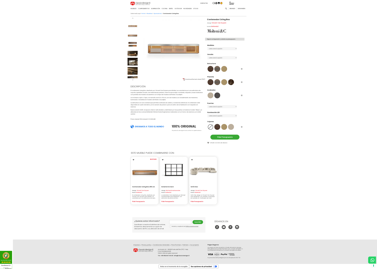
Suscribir (197, 222)
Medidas (210, 45)
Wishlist (134, 160)
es (221, 3)
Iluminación (155, 8)
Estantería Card (167, 187)
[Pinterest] (230, 228)
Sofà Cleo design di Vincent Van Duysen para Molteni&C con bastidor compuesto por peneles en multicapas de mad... (203, 196)
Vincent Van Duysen (219, 23)
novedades (187, 8)
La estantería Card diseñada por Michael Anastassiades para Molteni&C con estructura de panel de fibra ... (173, 196)
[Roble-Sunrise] (224, 69)
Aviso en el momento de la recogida (174, 266)
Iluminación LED (213, 112)
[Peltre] (217, 95)
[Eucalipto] (210, 69)
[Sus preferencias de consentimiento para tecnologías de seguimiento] (373, 265)
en (216, 3)
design (140, 190)
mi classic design (231, 3)
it (214, 3)
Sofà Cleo (194, 187)
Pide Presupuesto (225, 137)
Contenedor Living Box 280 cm (143, 187)
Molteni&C (215, 26)
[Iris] (210, 95)
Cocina (164, 8)
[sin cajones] (210, 127)
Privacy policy (146, 245)
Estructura (211, 64)
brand (137, 192)
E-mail (181, 222)
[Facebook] (217, 228)
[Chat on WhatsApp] (372, 260)
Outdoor (178, 8)
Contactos (204, 3)
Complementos (144, 8)
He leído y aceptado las (184, 226)
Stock (195, 8)
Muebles (133, 8)
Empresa (137, 245)
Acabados (211, 90)
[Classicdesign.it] (140, 4)
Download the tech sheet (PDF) (195, 79)
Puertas (210, 103)
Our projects (194, 245)
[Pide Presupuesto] (144, 171)
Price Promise (176, 245)
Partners (185, 245)
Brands (232, 8)
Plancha (210, 77)
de (219, 3)
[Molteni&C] (217, 31)
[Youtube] (223, 228)
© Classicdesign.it (146, 250)
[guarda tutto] (242, 69)
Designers (241, 8)
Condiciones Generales (161, 245)
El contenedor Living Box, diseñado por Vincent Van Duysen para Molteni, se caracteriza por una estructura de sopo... (144, 196)
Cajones (210, 122)
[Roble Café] (217, 69)
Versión (210, 54)
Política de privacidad (192, 226)
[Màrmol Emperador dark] (231, 82)
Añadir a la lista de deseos (218, 143)
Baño (171, 8)
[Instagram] (237, 228)
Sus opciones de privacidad (201, 266)
